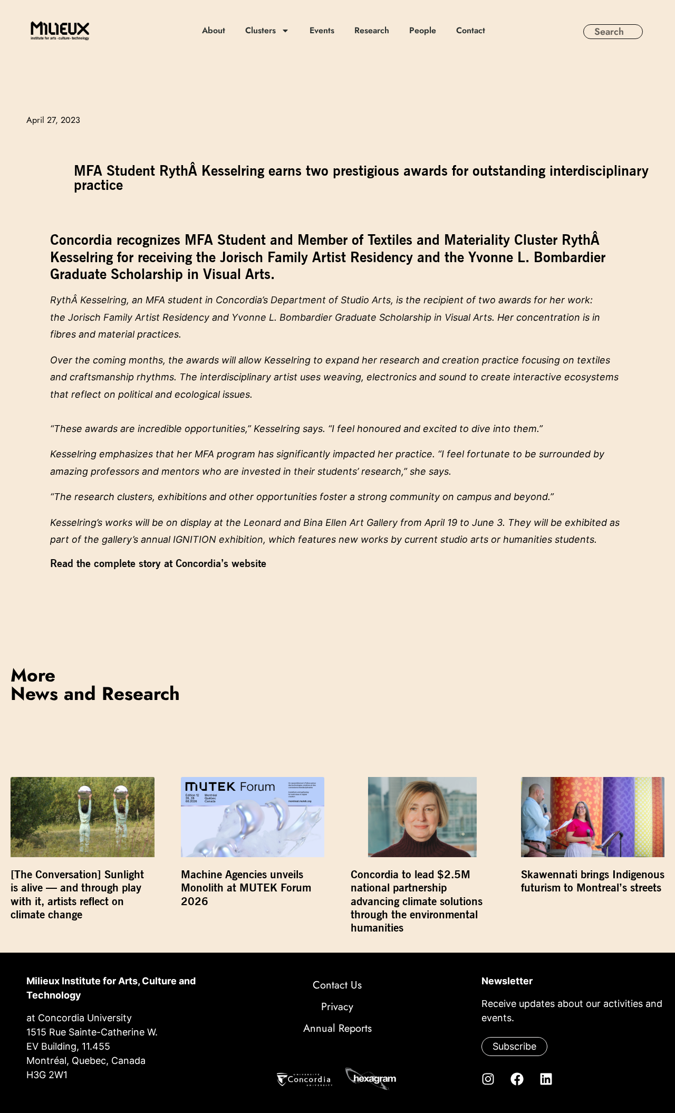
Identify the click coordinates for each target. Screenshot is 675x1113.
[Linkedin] (546, 1079)
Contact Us (337, 985)
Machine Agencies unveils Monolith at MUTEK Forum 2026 (246, 887)
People (423, 30)
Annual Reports (337, 1028)
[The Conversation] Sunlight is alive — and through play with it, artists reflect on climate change (77, 894)
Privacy (337, 1006)
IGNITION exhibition (218, 539)
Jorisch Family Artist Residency (138, 317)
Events (322, 30)
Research (372, 30)
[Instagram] (488, 1079)
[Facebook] (517, 1079)
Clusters (261, 30)
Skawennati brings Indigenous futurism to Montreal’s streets (592, 881)
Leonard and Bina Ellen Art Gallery (321, 522)
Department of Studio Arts (331, 299)
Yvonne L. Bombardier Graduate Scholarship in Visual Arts (362, 317)
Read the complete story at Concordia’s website (158, 563)
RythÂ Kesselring (88, 299)
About (214, 30)
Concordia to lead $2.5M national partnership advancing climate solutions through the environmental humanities (417, 901)
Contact (471, 30)
